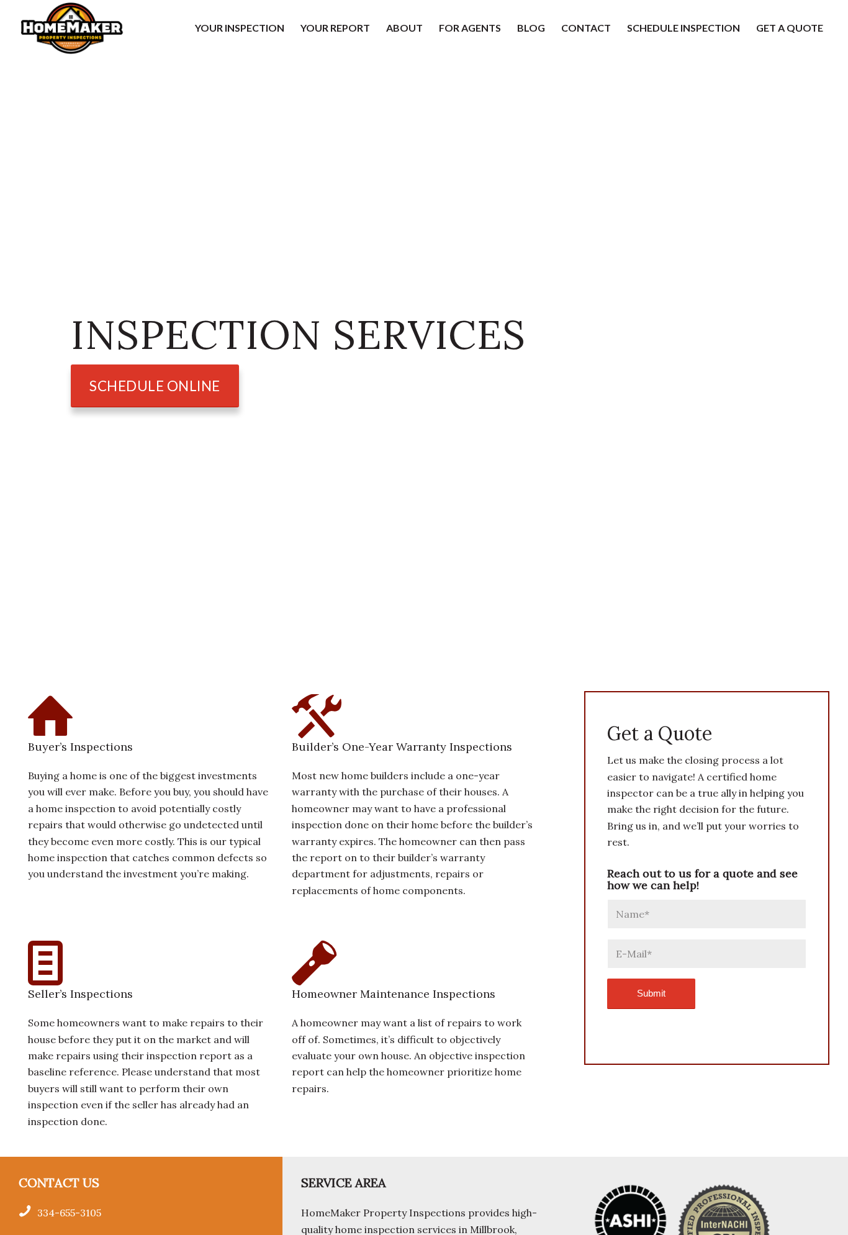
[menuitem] (239, 28)
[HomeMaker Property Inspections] (72, 28)
